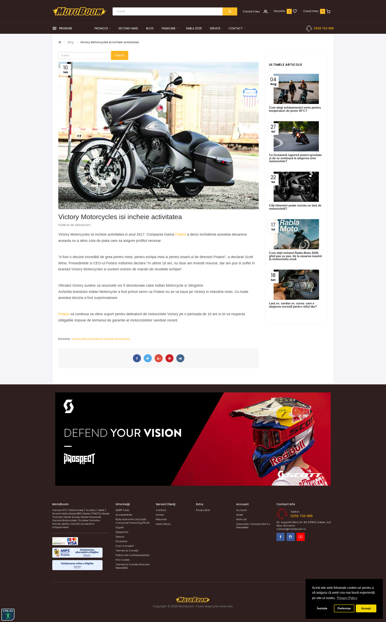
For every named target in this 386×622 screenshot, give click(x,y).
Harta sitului (163, 524)
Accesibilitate (124, 514)
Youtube (301, 537)
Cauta (119, 55)
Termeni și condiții (127, 550)
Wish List (241, 519)
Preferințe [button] (344, 608)
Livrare (160, 514)
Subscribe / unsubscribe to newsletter (253, 525)
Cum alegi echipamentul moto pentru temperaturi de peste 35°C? (295, 109)
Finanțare (121, 541)
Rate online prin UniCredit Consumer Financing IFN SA (133, 521)
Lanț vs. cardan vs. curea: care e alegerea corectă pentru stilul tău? (293, 305)
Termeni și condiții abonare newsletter (132, 566)
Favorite (279, 11)
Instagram (290, 537)
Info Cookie (122, 559)
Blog (71, 42)
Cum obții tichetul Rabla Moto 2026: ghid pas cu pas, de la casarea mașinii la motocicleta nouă (295, 256)
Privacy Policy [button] (347, 598)
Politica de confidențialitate (132, 555)
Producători (203, 510)
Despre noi (122, 532)
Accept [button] (366, 608)
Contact (161, 510)
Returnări (161, 519)
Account (241, 510)
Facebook (280, 537)
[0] (295, 11)
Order (239, 514)
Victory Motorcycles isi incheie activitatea (109, 42)
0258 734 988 (324, 28)
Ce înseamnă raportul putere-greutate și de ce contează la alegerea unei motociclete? (295, 158)
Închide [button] (322, 608)
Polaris (180, 234)
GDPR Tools (122, 510)
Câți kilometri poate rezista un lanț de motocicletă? (295, 207)
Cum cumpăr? (125, 546)
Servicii (120, 536)
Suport (120, 527)
